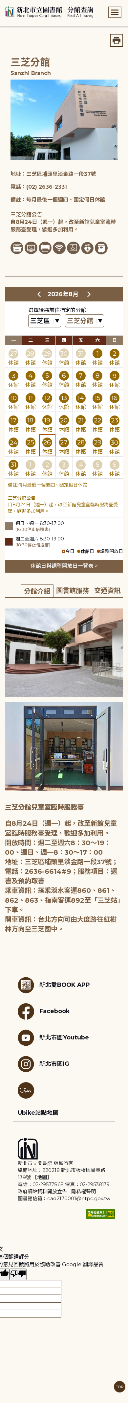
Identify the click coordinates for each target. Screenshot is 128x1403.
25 (30, 442)
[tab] (37, 590)
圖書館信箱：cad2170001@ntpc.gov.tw (64, 1198)
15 (97, 398)
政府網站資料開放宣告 (42, 1191)
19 (47, 420)
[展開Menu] (114, 12)
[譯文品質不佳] (18, 1274)
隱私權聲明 (83, 1191)
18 (30, 420)
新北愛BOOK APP (64, 984)
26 (47, 442)
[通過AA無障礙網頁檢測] (100, 1214)
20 (64, 420)
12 (47, 398)
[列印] (116, 40)
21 (81, 420)
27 (13, 353)
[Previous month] (39, 294)
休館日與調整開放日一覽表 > (64, 566)
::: (3, 4)
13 (64, 398)
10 (14, 398)
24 (13, 442)
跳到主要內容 (16, 4)
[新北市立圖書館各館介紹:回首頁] (49, 11)
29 (47, 353)
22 (97, 420)
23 (114, 420)
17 (14, 420)
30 (64, 353)
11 (30, 398)
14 (80, 398)
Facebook (54, 1011)
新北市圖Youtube (64, 1037)
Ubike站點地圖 (38, 1112)
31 (81, 353)
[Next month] (88, 294)
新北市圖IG (54, 1063)
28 (30, 353)
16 (114, 398)
